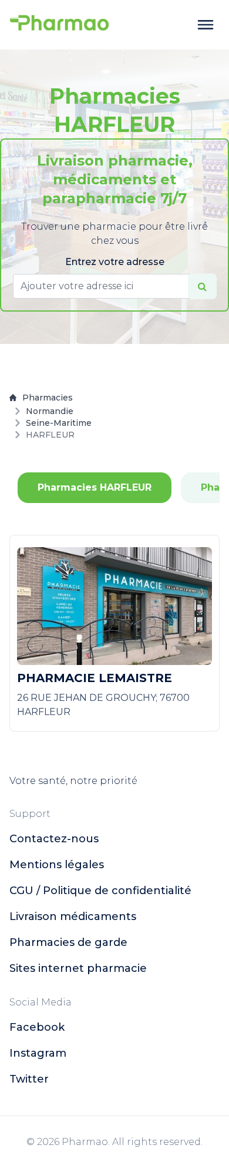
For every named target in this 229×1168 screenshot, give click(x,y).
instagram (37, 1053)
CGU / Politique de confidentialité (100, 890)
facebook (37, 1027)
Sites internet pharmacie (78, 968)
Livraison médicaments (72, 916)
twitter (29, 1079)
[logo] (59, 24)
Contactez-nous (54, 838)
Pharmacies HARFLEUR (94, 487)
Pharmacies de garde (68, 942)
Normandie (49, 411)
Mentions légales (56, 864)
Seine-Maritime (59, 423)
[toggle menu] (205, 24)
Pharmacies (47, 397)
